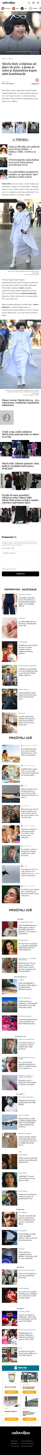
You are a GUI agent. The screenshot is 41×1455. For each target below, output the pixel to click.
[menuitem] (33, 3)
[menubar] (34, 3)
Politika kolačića (27, 1446)
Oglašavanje (15, 1446)
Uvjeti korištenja (27, 1441)
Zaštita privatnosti (27, 1443)
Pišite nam (14, 1441)
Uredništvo (14, 1443)
